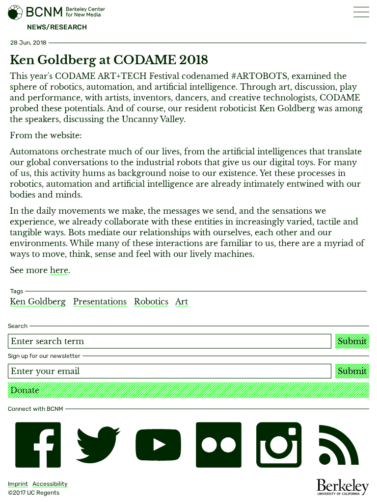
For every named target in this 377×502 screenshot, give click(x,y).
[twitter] (98, 445)
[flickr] (218, 445)
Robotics (151, 301)
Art (181, 301)
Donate (24, 390)
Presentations (100, 301)
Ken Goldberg (38, 301)
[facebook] (38, 445)
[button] (361, 12)
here (59, 270)
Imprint (18, 483)
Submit (352, 341)
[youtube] (158, 445)
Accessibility (50, 483)
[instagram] (279, 445)
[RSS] (339, 445)
